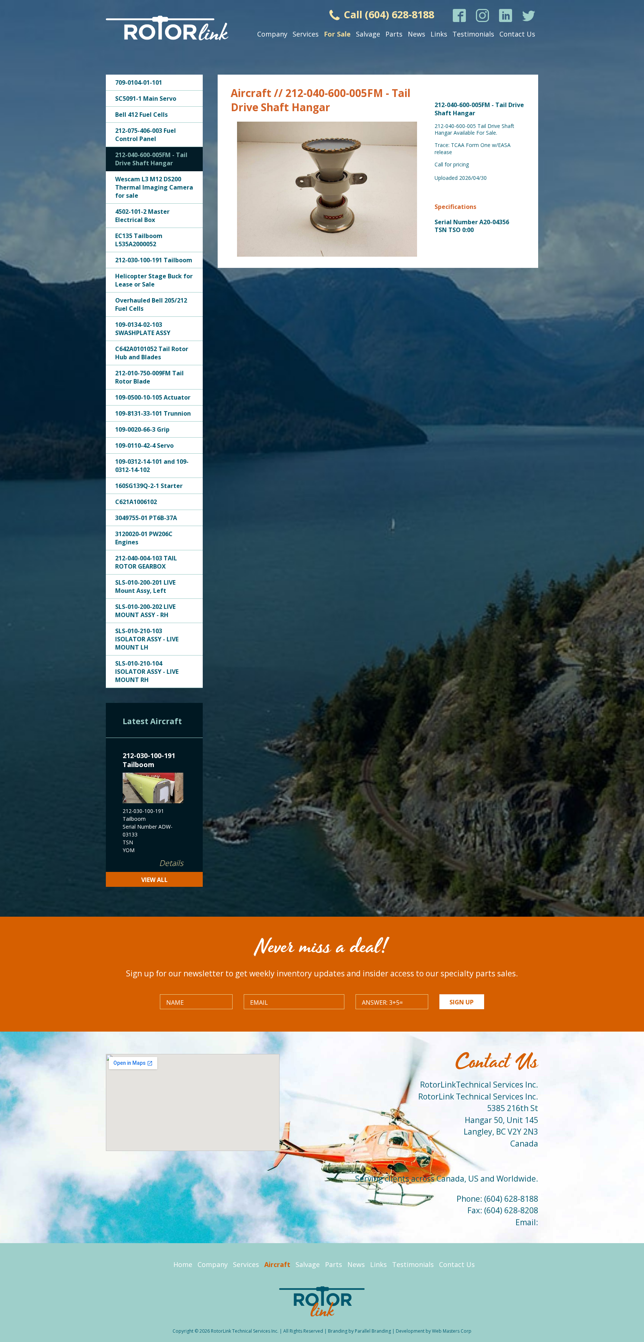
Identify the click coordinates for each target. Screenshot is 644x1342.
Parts (393, 33)
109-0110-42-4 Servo (144, 445)
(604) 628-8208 (511, 1210)
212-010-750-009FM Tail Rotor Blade (149, 377)
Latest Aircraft (152, 721)
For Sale (337, 33)
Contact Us (517, 33)
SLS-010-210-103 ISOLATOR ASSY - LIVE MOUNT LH (147, 639)
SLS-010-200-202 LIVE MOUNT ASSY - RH (145, 611)
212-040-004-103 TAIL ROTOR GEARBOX (146, 562)
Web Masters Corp (451, 1331)
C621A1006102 (136, 502)
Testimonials (473, 33)
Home (182, 1264)
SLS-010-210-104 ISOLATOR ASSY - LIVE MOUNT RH (147, 671)
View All (154, 880)
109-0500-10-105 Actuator (152, 397)
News (416, 33)
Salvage (368, 33)
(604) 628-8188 (511, 1199)
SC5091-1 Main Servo (145, 98)
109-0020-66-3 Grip (142, 429)
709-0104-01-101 (138, 82)
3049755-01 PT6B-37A (146, 518)
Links (438, 33)
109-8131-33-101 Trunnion (153, 413)
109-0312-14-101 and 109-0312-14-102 (152, 465)
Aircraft (277, 1264)
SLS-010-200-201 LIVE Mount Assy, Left (145, 586)
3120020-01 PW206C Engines (144, 538)
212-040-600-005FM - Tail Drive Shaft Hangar (151, 159)
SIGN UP (461, 1002)
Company (272, 33)
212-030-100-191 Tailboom (153, 260)
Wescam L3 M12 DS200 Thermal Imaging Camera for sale (154, 187)
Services (306, 33)
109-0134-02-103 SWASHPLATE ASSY (142, 328)
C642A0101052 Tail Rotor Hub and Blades (151, 353)
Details (171, 863)
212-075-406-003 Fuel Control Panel (145, 134)
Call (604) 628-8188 (387, 14)
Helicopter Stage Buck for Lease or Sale (154, 280)
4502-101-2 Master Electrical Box (142, 215)
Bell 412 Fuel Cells (141, 114)
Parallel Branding (373, 1331)
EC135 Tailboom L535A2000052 (138, 240)
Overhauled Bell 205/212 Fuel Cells (151, 304)
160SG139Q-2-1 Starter (149, 486)
